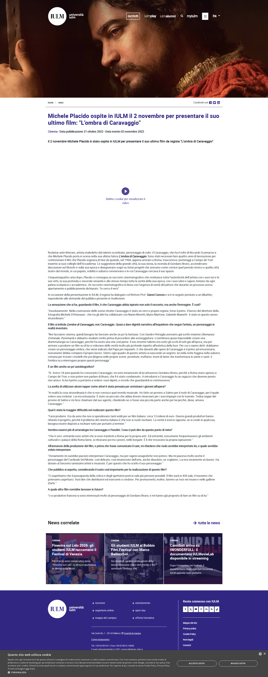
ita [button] (215, 15)
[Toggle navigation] (205, 16)
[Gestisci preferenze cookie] (125, 191)
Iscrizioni (100, 603)
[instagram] (201, 609)
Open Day (140, 610)
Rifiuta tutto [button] (238, 663)
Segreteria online (104, 610)
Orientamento (142, 603)
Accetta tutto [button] (197, 663)
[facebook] (185, 609)
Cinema (53, 131)
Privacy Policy (163, 665)
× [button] (264, 654)
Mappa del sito (190, 622)
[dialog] (134, 663)
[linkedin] (206, 609)
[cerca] (182, 16)
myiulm (192, 16)
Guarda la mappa (132, 633)
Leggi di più (29, 668)
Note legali (188, 639)
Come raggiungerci (100, 639)
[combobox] (260, 653)
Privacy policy (189, 628)
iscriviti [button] (133, 16)
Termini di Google (16, 668)
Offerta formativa (144, 618)
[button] (89, 672)
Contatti (187, 645)
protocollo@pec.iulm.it (132, 649)
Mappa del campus (105, 618)
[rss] (211, 609)
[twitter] (190, 609)
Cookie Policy (189, 634)
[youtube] (196, 609)
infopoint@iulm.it (106, 649)
